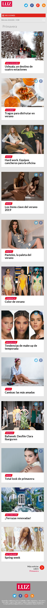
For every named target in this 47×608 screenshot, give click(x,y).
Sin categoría (12, 63)
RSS (44, 5)
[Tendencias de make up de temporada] (22, 338)
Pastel (9, 252)
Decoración (11, 515)
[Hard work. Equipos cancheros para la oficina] (22, 153)
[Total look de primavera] (22, 472)
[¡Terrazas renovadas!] (22, 511)
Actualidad (11, 554)
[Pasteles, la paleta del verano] (22, 248)
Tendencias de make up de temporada (21, 347)
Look (8, 389)
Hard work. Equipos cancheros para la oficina (20, 161)
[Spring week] (22, 551)
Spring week (12, 557)
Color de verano (15, 301)
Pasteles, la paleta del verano (18, 256)
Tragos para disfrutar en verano (20, 115)
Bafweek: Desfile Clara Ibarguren (19, 438)
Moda (8, 157)
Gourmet (10, 110)
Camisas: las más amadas (20, 392)
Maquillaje (11, 342)
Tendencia (10, 298)
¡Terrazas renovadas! (18, 518)
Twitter (26, 5)
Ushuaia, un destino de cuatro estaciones (19, 68)
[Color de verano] (22, 295)
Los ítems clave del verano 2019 (21, 208)
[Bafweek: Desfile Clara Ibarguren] (22, 429)
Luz (6, 4)
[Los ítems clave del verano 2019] (22, 200)
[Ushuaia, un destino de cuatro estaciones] (22, 59)
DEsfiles (9, 433)
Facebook (32, 5)
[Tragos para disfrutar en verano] (22, 106)
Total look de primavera (19, 478)
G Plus (38, 5)
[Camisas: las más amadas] (22, 385)
